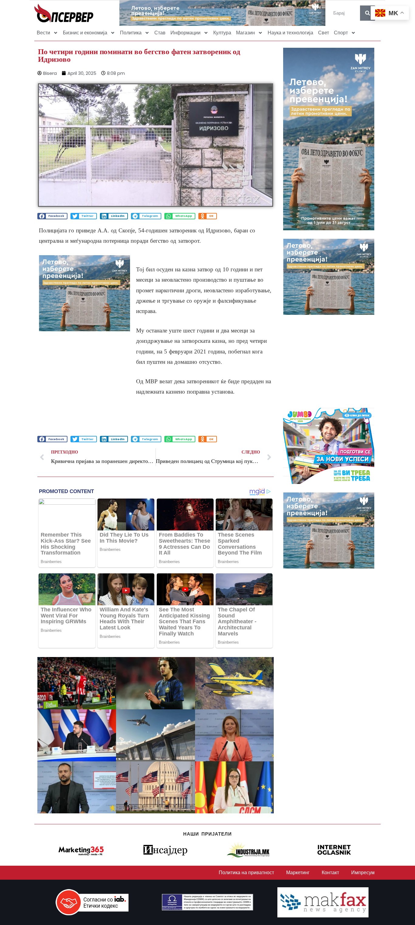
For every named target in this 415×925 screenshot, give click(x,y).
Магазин (245, 32)
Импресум (363, 872)
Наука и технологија (290, 32)
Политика (131, 32)
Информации (185, 32)
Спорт (341, 32)
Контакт (330, 872)
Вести (43, 32)
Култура (222, 32)
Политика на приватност (246, 872)
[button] (52, 216)
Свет (323, 32)
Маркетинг (298, 872)
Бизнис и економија (85, 32)
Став (160, 32)
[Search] (367, 13)
